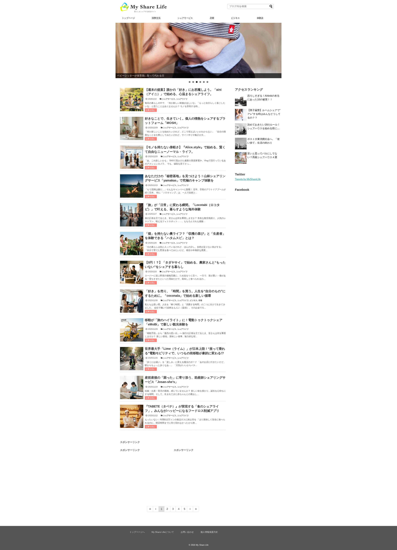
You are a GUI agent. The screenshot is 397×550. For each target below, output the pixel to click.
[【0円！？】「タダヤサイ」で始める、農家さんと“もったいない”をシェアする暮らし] (131, 272)
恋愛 (212, 18)
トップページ (128, 18)
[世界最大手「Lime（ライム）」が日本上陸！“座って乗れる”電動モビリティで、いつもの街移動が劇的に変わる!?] (131, 358)
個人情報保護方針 (209, 532)
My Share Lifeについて (163, 532)
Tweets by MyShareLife (248, 179)
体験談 (260, 18)
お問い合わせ (187, 532)
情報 (200, 300)
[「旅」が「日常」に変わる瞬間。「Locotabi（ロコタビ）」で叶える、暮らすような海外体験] (131, 214)
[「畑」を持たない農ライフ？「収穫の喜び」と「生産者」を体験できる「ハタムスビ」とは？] (131, 243)
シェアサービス (185, 18)
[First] (150, 509)
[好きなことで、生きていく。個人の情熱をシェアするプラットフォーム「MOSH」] (131, 128)
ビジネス (235, 18)
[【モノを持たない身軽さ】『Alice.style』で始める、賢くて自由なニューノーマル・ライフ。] (131, 157)
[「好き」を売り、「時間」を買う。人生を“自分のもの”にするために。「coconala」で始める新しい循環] (131, 301)
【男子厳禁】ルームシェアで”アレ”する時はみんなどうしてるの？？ (263, 114)
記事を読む (150, 110)
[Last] (196, 509)
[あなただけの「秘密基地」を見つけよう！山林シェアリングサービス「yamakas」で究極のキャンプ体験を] (131, 186)
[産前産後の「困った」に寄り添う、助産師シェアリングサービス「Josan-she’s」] (131, 387)
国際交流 (156, 18)
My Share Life (202, 545)
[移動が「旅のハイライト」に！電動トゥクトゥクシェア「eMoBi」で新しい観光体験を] (131, 330)
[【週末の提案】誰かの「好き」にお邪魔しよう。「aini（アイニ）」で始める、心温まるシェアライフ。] (131, 99)
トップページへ (137, 532)
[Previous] (156, 509)
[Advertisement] (146, 473)
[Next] (190, 509)
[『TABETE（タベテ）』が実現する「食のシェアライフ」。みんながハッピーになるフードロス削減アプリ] (131, 416)
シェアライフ (181, 99)
